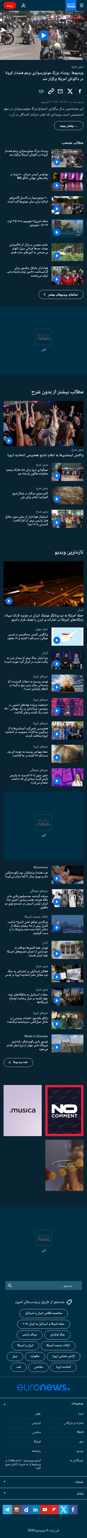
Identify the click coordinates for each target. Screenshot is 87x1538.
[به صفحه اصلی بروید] (71, 5)
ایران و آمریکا (25, 1345)
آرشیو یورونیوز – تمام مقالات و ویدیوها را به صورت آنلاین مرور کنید (23, 1464)
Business (41, 867)
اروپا (80, 1413)
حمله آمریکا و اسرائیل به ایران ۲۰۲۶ (43, 1324)
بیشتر (80, 1493)
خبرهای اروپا (40, 676)
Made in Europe (36, 1036)
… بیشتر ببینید (69, 125)
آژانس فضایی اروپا (63, 1356)
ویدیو (80, 1451)
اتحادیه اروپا (63, 1367)
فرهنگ (37, 1441)
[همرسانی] (60, 91)
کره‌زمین (36, 1423)
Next (80, 1432)
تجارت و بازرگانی (73, 1423)
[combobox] (43, 1285)
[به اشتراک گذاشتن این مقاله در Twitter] (70, 91)
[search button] (9, 1285)
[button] (61, 294)
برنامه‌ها (36, 1451)
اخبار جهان (41, 629)
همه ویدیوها (20, 1062)
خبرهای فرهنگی (39, 770)
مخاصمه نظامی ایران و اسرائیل (43, 1313)
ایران (80, 610)
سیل (15, 1356)
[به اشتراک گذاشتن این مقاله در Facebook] (79, 91)
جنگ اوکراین (57, 1335)
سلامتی (38, 1367)
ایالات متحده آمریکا (58, 1345)
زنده (10, 5)
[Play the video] (43, 35)
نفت (18, 1367)
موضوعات (77, 1403)
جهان (38, 1413)
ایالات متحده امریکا (36, 917)
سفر (81, 1441)
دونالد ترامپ (29, 1335)
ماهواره (35, 1356)
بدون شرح (77, 449)
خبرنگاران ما (76, 1460)
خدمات (79, 1482)
